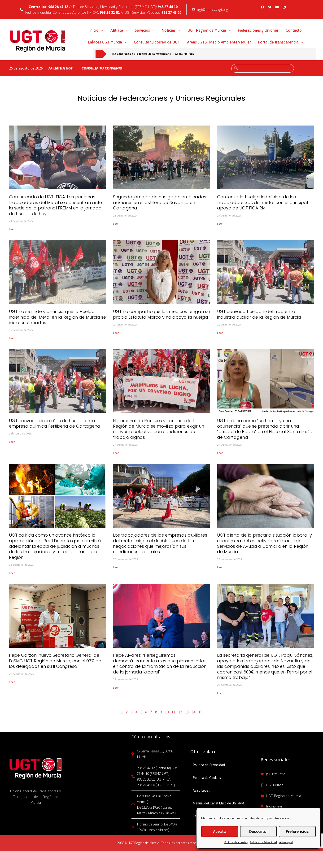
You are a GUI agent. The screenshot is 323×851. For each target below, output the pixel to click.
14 (194, 712)
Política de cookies (236, 842)
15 (200, 712)
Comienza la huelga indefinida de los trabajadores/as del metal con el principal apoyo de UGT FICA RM (262, 202)
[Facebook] (262, 7)
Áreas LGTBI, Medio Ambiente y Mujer (219, 42)
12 (180, 712)
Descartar (258, 831)
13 (187, 712)
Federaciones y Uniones (258, 30)
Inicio (94, 30)
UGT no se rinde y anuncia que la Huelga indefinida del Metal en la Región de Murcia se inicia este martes (57, 317)
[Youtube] (277, 7)
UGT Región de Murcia (207, 30)
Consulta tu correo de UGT (157, 42)
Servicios (142, 30)
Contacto (294, 30)
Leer (12, 229)
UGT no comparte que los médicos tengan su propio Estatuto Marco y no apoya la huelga (161, 314)
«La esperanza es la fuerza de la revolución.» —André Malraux (153, 53)
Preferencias (297, 831)
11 (173, 712)
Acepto (219, 831)
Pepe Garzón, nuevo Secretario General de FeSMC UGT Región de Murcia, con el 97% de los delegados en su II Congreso (55, 660)
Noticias (169, 30)
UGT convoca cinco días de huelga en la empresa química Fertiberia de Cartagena (54, 423)
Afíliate (116, 30)
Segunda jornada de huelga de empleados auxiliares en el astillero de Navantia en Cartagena (159, 202)
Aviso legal (286, 842)
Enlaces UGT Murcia (105, 42)
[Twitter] (269, 7)
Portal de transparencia (278, 42)
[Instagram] (284, 7)
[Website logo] (37, 41)
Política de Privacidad (263, 842)
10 (167, 712)
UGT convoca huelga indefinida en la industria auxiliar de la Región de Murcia (259, 314)
